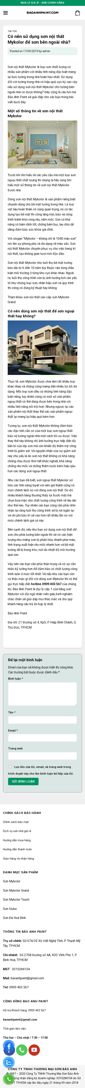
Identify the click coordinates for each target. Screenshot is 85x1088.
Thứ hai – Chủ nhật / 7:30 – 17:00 (25, 1037)
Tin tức (12, 31)
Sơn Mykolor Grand (16, 890)
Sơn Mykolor (11, 881)
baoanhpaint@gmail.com (27, 978)
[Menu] (5, 13)
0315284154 (21, 969)
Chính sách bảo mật (16, 822)
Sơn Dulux (10, 909)
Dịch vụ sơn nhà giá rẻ (17, 831)
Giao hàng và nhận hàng (18, 858)
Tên (12, 712)
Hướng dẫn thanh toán (17, 849)
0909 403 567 (19, 987)
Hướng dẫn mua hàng (17, 840)
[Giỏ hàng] (77, 13)
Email (13, 730)
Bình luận (15, 678)
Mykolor (30, 67)
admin (46, 51)
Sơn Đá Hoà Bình (14, 918)
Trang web (15, 748)
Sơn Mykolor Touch (16, 899)
